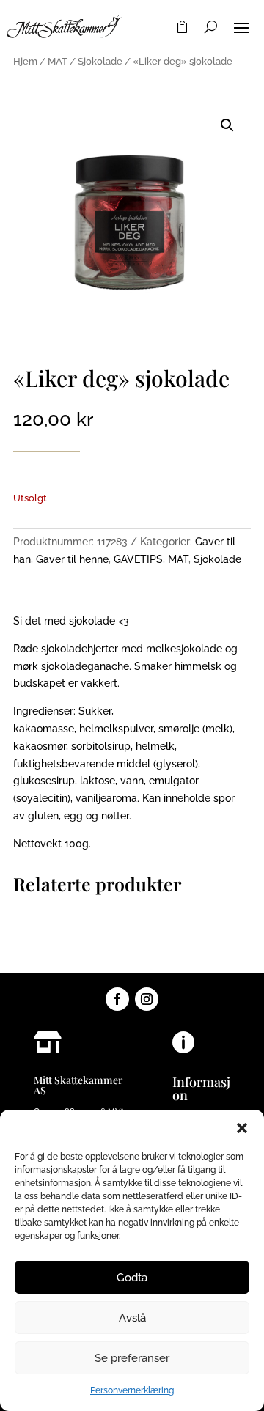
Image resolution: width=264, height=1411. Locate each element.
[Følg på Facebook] (117, 999)
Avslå (132, 1318)
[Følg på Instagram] (146, 999)
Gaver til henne (72, 559)
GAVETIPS (138, 559)
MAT (57, 61)
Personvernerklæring (132, 1390)
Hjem (25, 61)
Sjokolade (100, 61)
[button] (242, 1128)
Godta (132, 1277)
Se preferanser (132, 1358)
